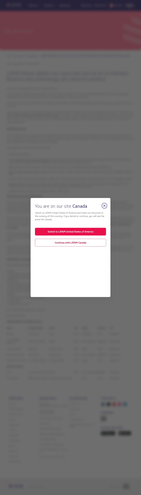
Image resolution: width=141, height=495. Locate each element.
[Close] (104, 206)
